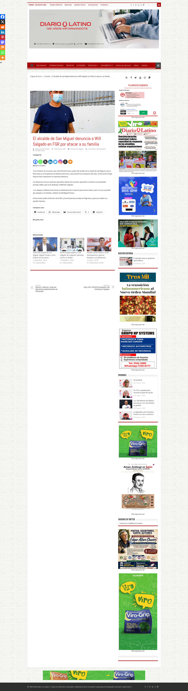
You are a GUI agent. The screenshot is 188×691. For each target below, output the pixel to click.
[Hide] (1, 63)
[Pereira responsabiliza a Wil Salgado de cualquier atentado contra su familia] (72, 244)
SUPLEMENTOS (106, 65)
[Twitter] (136, 5)
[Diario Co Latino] (94, 28)
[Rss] (131, 5)
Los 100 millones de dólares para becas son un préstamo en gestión (144, 403)
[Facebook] (133, 5)
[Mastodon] (2, 42)
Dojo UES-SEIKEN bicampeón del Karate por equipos (97, 287)
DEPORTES (70, 65)
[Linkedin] (50, 160)
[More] (70, 160)
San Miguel (79, 149)
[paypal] (144, 5)
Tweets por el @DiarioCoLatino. (131, 523)
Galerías (145, 65)
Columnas (104, 5)
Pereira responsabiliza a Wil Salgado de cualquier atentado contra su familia (72, 255)
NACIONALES (41, 65)
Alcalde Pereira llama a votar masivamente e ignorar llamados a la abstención (98, 255)
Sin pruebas (138, 380)
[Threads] (65, 160)
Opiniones (68, 5)
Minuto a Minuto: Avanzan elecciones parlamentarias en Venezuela (46, 288)
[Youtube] (138, 5)
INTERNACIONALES (56, 65)
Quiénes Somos (79, 5)
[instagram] (141, 5)
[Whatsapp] (40, 160)
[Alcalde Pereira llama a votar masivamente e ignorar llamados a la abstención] (99, 244)
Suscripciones (93, 5)
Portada (47, 76)
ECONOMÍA (81, 65)
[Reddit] (2, 27)
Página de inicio (36, 76)
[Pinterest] (2, 37)
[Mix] (2, 47)
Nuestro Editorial (56, 5)
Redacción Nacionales (42, 149)
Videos (136, 65)
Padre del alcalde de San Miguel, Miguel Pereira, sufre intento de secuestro (44, 255)
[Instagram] (60, 160)
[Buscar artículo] (159, 5)
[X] (45, 160)
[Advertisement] (94, 54)
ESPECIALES (92, 65)
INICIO (32, 65)
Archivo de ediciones (123, 65)
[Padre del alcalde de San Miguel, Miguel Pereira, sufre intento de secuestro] (45, 244)
